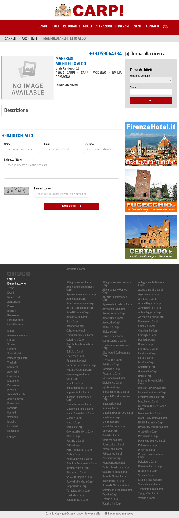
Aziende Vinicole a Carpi (151, 317)
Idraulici (11, 421)
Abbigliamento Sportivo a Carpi (80, 288)
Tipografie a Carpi (148, 493)
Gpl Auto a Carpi (111, 387)
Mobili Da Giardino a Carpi (152, 418)
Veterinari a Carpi (111, 503)
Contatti (152, 26)
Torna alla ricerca (148, 53)
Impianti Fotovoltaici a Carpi (150, 382)
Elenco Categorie (16, 283)
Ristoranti (71, 26)
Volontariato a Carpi (77, 499)
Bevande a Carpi (75, 326)
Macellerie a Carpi (148, 401)
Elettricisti (13, 426)
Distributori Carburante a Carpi (116, 354)
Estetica (11, 349)
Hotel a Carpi (145, 376)
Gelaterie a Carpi (147, 367)
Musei (87, 26)
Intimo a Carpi (110, 408)
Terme (10, 288)
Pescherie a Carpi (111, 458)
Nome (7, 144)
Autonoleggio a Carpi (149, 312)
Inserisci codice (42, 188)
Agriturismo (13, 301)
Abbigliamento (15, 399)
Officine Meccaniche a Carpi (153, 427)
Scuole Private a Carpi (150, 479)
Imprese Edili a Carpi (77, 392)
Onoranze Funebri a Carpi (80, 431)
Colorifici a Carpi (75, 339)
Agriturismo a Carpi (149, 294)
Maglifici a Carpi (111, 417)
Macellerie (13, 380)
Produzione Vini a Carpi (79, 459)
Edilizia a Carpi (74, 351)
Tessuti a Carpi (110, 499)
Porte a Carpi (73, 454)
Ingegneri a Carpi (111, 403)
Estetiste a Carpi (147, 353)
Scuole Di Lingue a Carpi (79, 477)
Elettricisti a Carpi (148, 348)
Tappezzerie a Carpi (76, 486)
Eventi (137, 26)
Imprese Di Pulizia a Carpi (152, 388)
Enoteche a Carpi (75, 356)
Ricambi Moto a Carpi (114, 476)
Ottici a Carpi (73, 436)
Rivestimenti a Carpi (113, 481)
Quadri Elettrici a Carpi (114, 471)
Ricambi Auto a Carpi (77, 468)
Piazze (10, 306)
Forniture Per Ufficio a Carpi (81, 365)
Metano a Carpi (110, 421)
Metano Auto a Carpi (149, 413)
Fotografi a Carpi (111, 373)
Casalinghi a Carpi (148, 330)
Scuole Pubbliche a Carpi (79, 481)
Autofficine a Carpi (112, 318)
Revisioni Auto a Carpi (150, 466)
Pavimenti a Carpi (112, 449)
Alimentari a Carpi (76, 298)
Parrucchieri (13, 403)
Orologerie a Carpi (112, 440)
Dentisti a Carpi (146, 339)
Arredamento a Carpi (113, 309)
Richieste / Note (13, 159)
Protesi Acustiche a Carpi (116, 467)
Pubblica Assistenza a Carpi (81, 463)
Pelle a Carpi (73, 445)
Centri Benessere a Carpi (79, 335)
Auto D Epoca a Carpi (77, 312)
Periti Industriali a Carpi (79, 449)
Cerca (151, 100)
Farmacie (12, 408)
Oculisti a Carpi (110, 435)
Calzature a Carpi (75, 330)
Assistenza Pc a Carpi (150, 308)
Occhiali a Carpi (74, 427)
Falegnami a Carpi (76, 360)
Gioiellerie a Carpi (112, 382)
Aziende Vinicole (16, 394)
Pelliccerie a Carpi (147, 445)
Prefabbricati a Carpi (113, 462)
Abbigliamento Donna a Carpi (151, 284)
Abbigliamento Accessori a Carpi (116, 284)
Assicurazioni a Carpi (113, 313)
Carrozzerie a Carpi (112, 336)
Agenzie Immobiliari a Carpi (81, 294)
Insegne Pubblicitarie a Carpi (78, 398)
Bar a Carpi (72, 321)
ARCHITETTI (30, 38)
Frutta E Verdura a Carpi (79, 369)
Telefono (89, 144)
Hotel (55, 26)
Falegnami (13, 430)
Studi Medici (14, 353)
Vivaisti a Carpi (146, 498)
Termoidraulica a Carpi (150, 489)
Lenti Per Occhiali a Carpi (151, 397)
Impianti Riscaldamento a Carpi (116, 398)
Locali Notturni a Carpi (78, 404)
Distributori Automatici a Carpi (80, 346)
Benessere (13, 315)
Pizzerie (11, 389)
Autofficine (13, 371)
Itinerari (122, 26)
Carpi (43, 26)
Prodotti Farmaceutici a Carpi (151, 456)
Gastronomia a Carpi (113, 378)
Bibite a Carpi (109, 331)
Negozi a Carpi (110, 431)
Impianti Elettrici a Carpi (115, 391)
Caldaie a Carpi (146, 326)
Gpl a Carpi (72, 378)
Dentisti (11, 412)
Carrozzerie (13, 376)
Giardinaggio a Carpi (77, 374)
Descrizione (16, 110)
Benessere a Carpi (148, 321)
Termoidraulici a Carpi (78, 490)
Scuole (11, 344)
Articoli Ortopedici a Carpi (80, 308)
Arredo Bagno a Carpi (150, 303)
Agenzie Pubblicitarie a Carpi (114, 298)
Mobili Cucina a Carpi (114, 426)
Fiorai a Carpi (145, 357)
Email (47, 144)
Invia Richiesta (71, 206)
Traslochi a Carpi (75, 495)
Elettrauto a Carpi (112, 360)
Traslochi (12, 362)
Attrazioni (103, 26)
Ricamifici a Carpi (147, 470)
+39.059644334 (105, 53)
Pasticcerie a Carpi (148, 436)
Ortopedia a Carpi (147, 431)
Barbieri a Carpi (110, 327)
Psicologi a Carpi (147, 461)
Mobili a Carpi (74, 418)
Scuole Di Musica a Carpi (115, 485)
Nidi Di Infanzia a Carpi (150, 422)
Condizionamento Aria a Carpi (115, 347)
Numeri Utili (13, 297)
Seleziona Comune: (140, 75)
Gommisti (12, 367)
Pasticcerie (13, 385)
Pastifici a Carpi (75, 440)
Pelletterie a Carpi (112, 453)
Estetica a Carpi (110, 364)
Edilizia (11, 339)
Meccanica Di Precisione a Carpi (152, 407)
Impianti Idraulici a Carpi (79, 388)
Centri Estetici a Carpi (114, 340)
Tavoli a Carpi (109, 494)
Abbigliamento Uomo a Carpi (115, 291)
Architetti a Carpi (75, 269)
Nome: (133, 87)
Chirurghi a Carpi (147, 335)
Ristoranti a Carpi (76, 472)
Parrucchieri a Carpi (113, 444)
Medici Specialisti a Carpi (80, 413)
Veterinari (12, 417)
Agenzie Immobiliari (18, 335)
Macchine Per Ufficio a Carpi (117, 412)
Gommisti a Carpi (147, 371)
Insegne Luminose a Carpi (152, 392)
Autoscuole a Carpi (76, 317)
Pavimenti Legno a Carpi (151, 440)
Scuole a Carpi (146, 475)
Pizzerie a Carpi (146, 449)
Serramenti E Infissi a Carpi (117, 490)
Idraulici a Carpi (75, 383)
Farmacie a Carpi (111, 369)
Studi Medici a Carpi (149, 484)
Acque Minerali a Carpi (150, 289)
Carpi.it (11, 38)
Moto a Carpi (73, 422)
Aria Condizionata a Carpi (80, 303)
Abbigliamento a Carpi (78, 282)
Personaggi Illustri (17, 358)
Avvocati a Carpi (111, 322)
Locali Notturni (15, 320)
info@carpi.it (92, 513)
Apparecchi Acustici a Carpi (117, 304)
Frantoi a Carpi (146, 362)
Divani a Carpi (145, 344)
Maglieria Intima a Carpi (79, 409)
